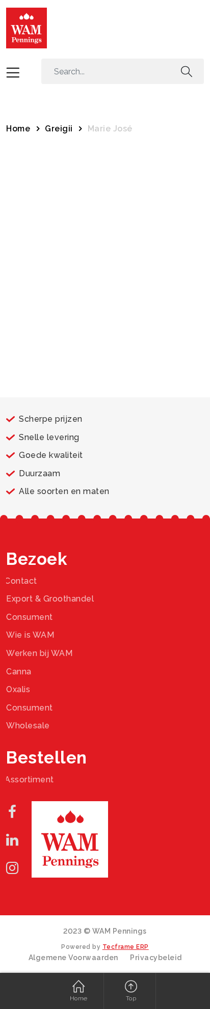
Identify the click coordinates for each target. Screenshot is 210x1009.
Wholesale (28, 725)
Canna (19, 671)
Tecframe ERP (125, 946)
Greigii (59, 128)
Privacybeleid (156, 957)
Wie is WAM (30, 635)
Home (18, 128)
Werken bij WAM (39, 653)
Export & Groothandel (50, 599)
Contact (21, 581)
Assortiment (29, 779)
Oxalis (18, 689)
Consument (29, 617)
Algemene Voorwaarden (73, 957)
